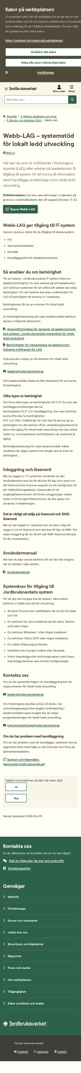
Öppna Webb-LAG (22, 209)
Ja (16, 787)
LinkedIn (62, 1051)
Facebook (22, 1051)
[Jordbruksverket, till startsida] (21, 88)
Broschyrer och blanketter (26, 944)
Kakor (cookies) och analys (26, 1003)
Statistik (13, 897)
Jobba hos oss (18, 932)
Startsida (12, 116)
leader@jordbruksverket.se (25, 371)
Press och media (19, 968)
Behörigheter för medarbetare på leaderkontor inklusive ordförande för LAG (36, 347)
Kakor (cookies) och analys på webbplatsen (34, 40)
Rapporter (15, 956)
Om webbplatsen (19, 980)
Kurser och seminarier (23, 920)
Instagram (42, 1051)
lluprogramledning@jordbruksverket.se (33, 725)
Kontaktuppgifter (19, 868)
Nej (16, 798)
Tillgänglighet (17, 991)
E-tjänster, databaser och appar (39, 116)
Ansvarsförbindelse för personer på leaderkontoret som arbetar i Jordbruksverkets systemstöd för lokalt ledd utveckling (39, 333)
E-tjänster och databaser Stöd (24, 120)
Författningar (17, 908)
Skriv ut (10, 152)
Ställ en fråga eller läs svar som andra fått (36, 861)
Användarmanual (18, 572)
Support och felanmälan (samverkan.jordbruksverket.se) (24, 761)
